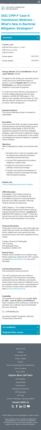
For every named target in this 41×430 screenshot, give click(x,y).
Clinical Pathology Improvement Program (17, 184)
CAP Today (20, 395)
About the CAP (20, 349)
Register (6, 5)
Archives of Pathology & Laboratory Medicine (20, 399)
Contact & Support (20, 358)
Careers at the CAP (20, 355)
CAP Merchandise (20, 392)
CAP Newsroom (20, 385)
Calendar (20, 352)
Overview (7, 38)
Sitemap (20, 362)
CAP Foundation (21, 379)
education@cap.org (18, 259)
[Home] (20, 8)
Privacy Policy (20, 372)
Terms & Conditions (20, 368)
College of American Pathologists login (17, 4)
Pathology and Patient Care (20, 389)
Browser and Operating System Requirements (20, 365)
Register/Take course (13, 332)
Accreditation (9, 327)
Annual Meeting (20, 382)
